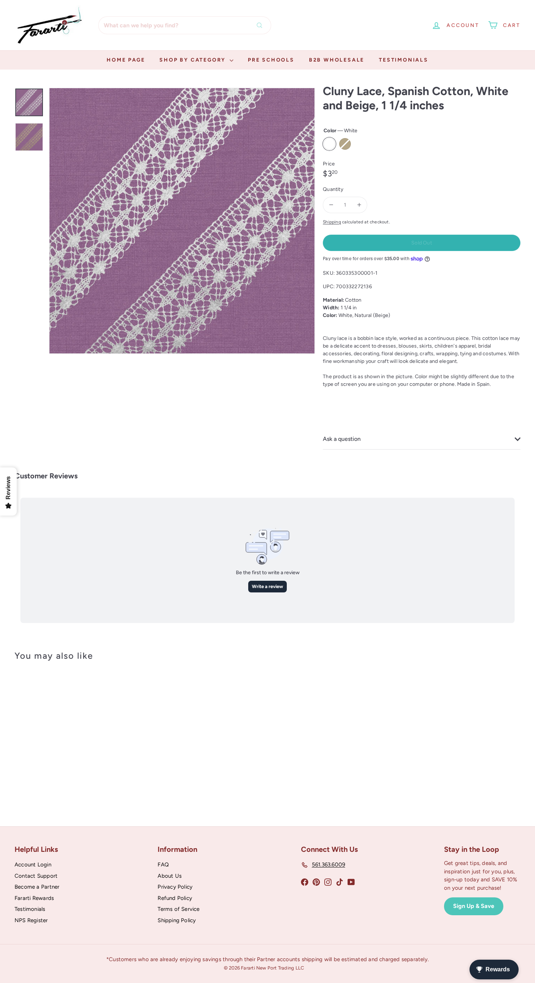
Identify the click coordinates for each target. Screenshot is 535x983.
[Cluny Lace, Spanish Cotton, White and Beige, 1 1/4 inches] (54, 735)
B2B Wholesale (336, 60)
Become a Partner (37, 887)
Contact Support (36, 876)
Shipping (332, 221)
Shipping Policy (177, 920)
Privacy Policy (175, 887)
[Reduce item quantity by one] (331, 205)
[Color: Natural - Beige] (42, 752)
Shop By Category (193, 60)
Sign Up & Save (473, 905)
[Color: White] (27, 752)
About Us (170, 876)
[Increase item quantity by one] (359, 205)
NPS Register (31, 920)
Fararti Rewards (34, 898)
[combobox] (184, 25)
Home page (126, 60)
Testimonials (403, 60)
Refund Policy (175, 898)
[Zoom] (181, 220)
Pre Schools (271, 60)
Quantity (333, 189)
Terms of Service (178, 909)
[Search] (261, 25)
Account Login (33, 864)
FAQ (163, 864)
